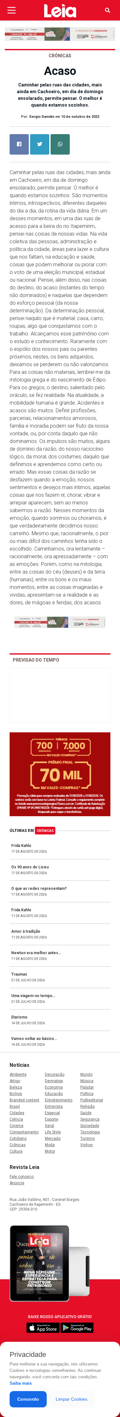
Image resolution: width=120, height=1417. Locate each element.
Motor (50, 1151)
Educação (54, 1093)
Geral (49, 1125)
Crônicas (45, 831)
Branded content (24, 1100)
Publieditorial (91, 1100)
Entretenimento (58, 1100)
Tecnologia (90, 1132)
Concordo (28, 1399)
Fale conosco (22, 1176)
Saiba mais (21, 1383)
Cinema (16, 1125)
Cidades (17, 1113)
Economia (54, 1087)
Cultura (16, 1151)
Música (86, 1081)
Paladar (87, 1087)
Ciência (16, 1119)
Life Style (53, 1132)
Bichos (16, 1093)
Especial (52, 1113)
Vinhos (86, 1145)
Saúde (86, 1113)
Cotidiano (18, 1138)
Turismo (87, 1138)
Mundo (86, 1074)
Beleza (16, 1087)
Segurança (90, 1119)
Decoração (54, 1074)
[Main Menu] (11, 10)
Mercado (52, 1138)
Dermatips (54, 1081)
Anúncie (17, 1183)
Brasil (15, 1106)
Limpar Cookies (71, 1399)
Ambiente (18, 1074)
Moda (50, 1145)
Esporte (51, 1119)
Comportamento (24, 1132)
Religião (87, 1106)
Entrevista (54, 1106)
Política (86, 1093)
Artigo (15, 1081)
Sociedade (89, 1125)
